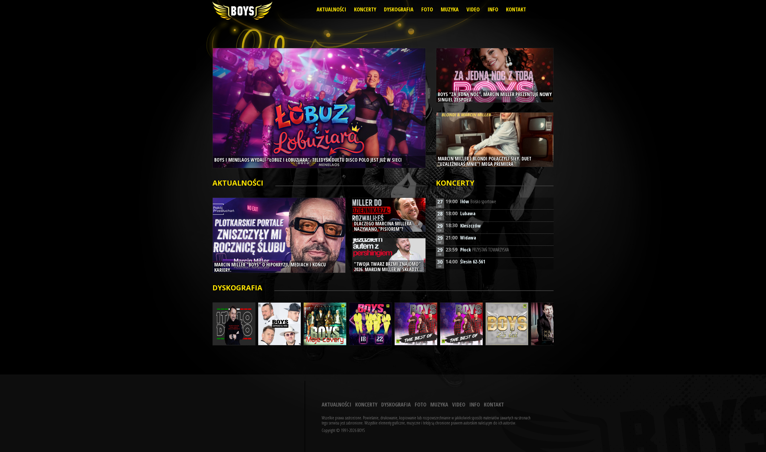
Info (492, 9)
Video (473, 9)
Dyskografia (399, 9)
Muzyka (450, 9)
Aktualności (331, 9)
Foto (427, 9)
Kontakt (516, 9)
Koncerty (365, 9)
